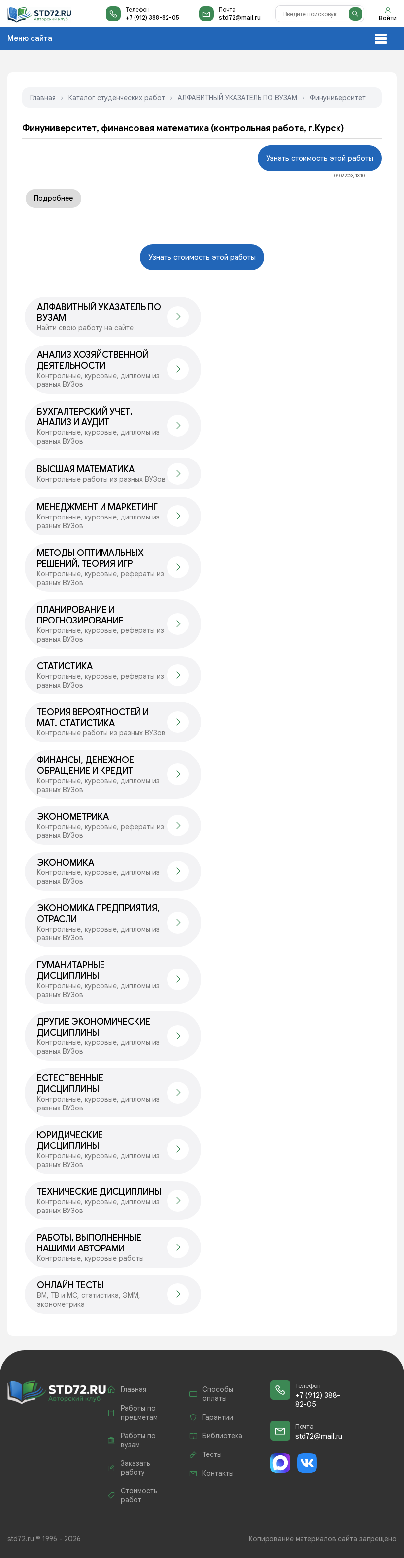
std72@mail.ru (240, 17)
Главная (43, 97)
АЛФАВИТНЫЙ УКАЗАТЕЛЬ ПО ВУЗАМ (237, 97)
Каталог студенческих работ (116, 97)
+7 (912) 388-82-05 (152, 17)
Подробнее (53, 198)
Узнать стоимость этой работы (319, 158)
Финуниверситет (338, 97)
